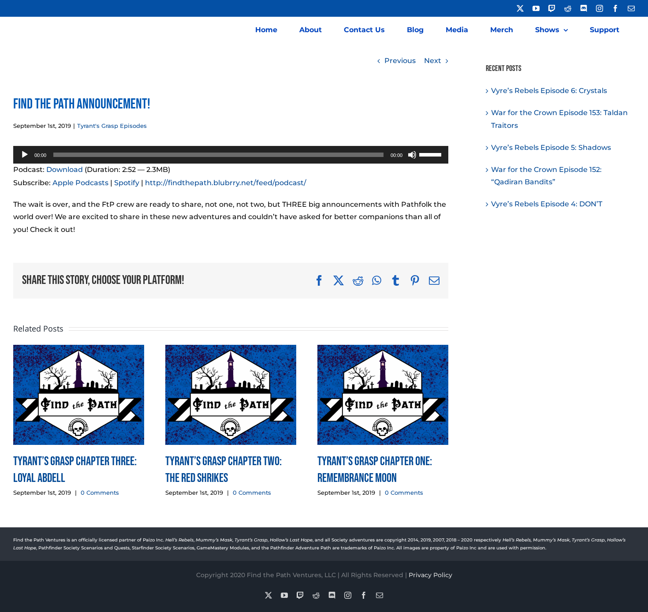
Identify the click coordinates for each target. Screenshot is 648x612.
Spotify (126, 183)
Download (64, 169)
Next (432, 60)
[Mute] (412, 154)
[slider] (431, 154)
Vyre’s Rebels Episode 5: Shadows (551, 147)
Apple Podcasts (80, 183)
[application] (230, 155)
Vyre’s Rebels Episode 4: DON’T (546, 204)
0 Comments (100, 492)
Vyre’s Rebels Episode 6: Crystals (549, 90)
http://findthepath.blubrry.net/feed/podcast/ (225, 183)
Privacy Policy (430, 575)
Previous (400, 60)
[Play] (24, 154)
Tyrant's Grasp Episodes (112, 125)
